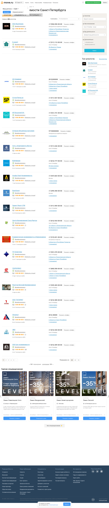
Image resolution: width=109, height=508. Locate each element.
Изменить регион (18, 12)
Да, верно (7, 12)
